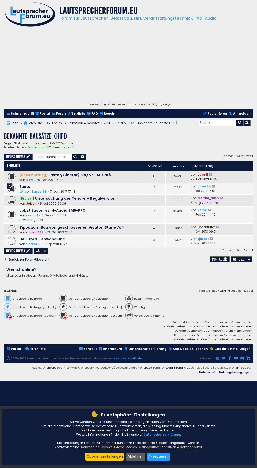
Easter (25, 186)
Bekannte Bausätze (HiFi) (35, 136)
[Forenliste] (30, 15)
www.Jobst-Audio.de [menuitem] (127, 358)
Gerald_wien (208, 198)
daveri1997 (35, 232)
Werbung (100, 104)
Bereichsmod (62, 147)
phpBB (50, 368)
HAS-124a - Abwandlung (42, 239)
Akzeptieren (158, 456)
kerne (202, 210)
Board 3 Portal (174, 368)
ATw (29, 180)
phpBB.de (146, 368)
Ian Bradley (242, 368)
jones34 (204, 186)
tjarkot (31, 244)
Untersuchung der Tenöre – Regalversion (75, 198)
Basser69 (39, 191)
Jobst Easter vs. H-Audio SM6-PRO (52, 210)
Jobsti (203, 174)
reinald (32, 215)
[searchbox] (217, 123)
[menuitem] (20, 113)
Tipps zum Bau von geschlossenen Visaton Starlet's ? (71, 227)
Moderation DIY (39, 147)
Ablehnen (135, 456)
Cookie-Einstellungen (105, 456)
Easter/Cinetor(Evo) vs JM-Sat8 (79, 174)
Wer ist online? (21, 269)
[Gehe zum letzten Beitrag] (211, 174)
